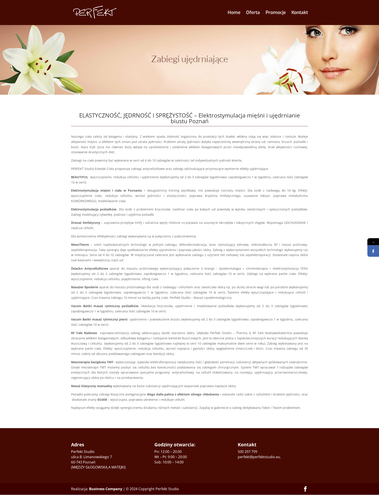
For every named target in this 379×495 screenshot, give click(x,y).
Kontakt (299, 13)
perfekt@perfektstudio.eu (259, 456)
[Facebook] (373, 251)
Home (234, 13)
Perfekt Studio (83, 451)
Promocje (276, 13)
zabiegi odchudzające (189, 169)
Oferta (253, 13)
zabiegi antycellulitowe (148, 169)
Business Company (105, 488)
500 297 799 (247, 451)
